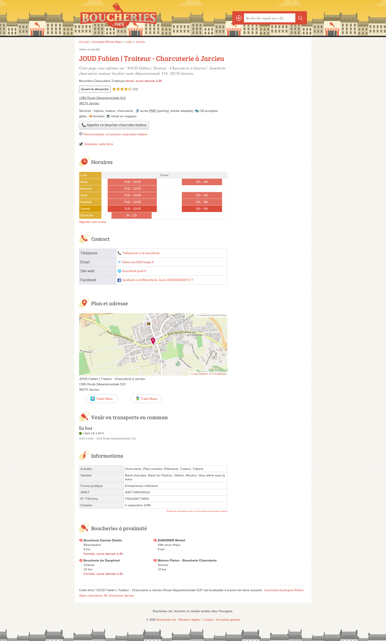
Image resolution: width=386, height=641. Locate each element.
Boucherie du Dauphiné (102, 560)
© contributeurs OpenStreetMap (211, 315)
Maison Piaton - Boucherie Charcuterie (187, 560)
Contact (208, 619)
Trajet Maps (149, 398)
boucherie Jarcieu (121, 595)
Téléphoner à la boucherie (140, 253)
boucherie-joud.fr (134, 271)
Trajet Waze (104, 398)
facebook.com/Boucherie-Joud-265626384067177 (157, 280)
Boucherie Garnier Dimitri (103, 540)
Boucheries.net (128, 18)
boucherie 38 (98, 595)
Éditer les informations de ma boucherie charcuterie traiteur (197, 511)
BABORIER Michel (171, 540)
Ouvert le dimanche (95, 89)
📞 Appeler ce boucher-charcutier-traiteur (114, 125)
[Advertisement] (269, 78)
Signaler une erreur (93, 222)
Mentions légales (190, 619)
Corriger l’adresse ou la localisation (208, 374)
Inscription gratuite (228, 619)
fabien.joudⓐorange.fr (138, 262)
